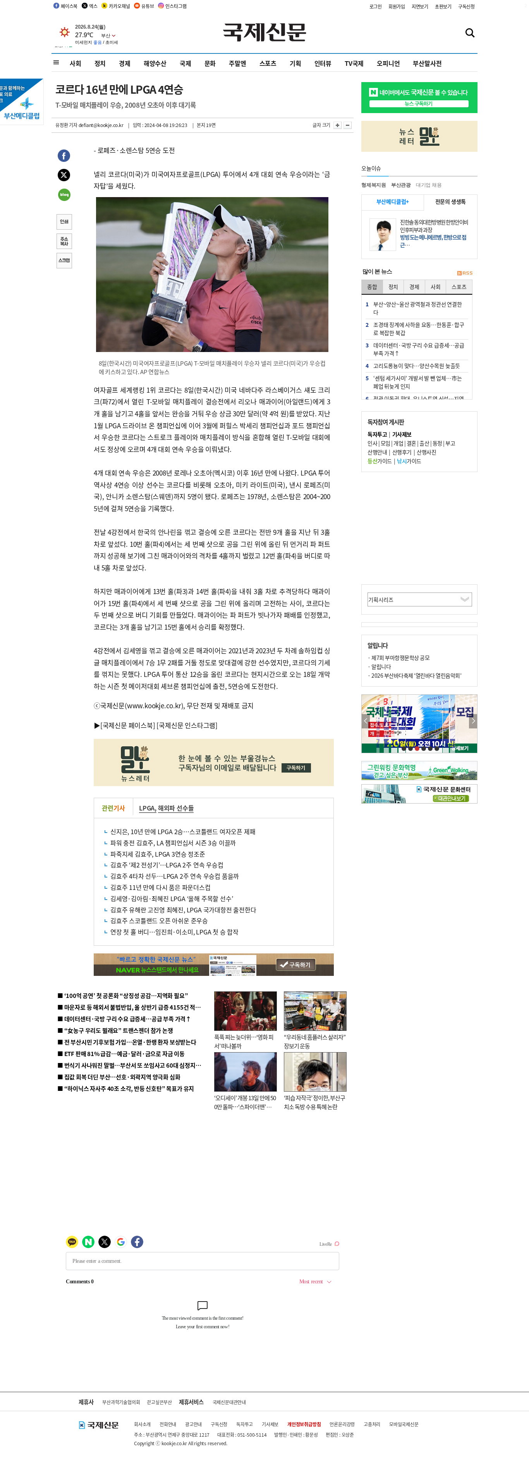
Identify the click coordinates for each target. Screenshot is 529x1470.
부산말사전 (427, 63)
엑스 (93, 6)
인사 (372, 443)
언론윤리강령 (342, 1424)
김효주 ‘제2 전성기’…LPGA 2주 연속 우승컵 (166, 864)
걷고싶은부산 (159, 1402)
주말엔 (237, 63)
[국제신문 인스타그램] (187, 725)
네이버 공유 (63, 195)
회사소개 (142, 1424)
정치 (100, 63)
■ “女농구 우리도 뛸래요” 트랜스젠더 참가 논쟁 (115, 1030)
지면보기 (420, 6)
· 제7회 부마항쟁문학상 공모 (398, 657)
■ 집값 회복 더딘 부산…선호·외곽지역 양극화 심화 (118, 1077)
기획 (295, 63)
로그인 (375, 6)
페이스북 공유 (63, 156)
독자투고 (244, 1424)
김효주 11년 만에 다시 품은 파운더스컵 (160, 887)
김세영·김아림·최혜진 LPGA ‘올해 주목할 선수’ (171, 898)
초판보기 (443, 6)
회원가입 (396, 6)
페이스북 (69, 6)
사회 (75, 63)
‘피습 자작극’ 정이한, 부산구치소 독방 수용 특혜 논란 (314, 1102)
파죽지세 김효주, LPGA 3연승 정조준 (157, 854)
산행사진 (426, 452)
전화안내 (168, 1424)
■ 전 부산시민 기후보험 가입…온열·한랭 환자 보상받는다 (126, 1042)
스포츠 (268, 63)
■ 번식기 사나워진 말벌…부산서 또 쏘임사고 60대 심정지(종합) (134, 1065)
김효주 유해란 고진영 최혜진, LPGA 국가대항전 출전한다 (183, 909)
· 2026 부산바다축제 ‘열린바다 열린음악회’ (414, 675)
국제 (185, 63)
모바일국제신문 (404, 1424)
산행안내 (377, 452)
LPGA (147, 807)
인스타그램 (175, 6)
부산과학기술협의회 (121, 1402)
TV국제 (354, 63)
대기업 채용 (429, 185)
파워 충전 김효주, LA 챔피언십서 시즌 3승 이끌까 (173, 842)
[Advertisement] (419, 528)
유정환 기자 (66, 125)
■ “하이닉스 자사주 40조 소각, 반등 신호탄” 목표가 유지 (125, 1088)
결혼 (411, 443)
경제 (125, 63)
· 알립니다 (379, 666)
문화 (210, 63)
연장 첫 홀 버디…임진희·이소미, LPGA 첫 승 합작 (174, 931)
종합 (372, 286)
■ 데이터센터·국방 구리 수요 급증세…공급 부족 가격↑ (124, 1019)
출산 (424, 443)
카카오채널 (119, 6)
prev (366, 721)
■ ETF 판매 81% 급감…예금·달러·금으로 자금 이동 (121, 1053)
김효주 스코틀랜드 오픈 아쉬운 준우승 (159, 920)
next (473, 721)
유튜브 (147, 6)
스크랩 (63, 261)
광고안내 (193, 1424)
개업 (398, 443)
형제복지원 (373, 185)
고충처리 (372, 1424)
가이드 (380, 461)
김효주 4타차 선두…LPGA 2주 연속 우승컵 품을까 (174, 876)
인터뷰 (322, 63)
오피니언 (388, 63)
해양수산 (155, 63)
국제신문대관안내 (229, 1402)
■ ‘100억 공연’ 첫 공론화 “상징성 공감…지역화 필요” (122, 995)
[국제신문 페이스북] (127, 725)
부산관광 (401, 185)
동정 (437, 443)
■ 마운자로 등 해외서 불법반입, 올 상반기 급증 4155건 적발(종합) (136, 1007)
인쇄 (63, 222)
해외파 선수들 (176, 807)
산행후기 (402, 452)
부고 (450, 443)
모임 (385, 443)
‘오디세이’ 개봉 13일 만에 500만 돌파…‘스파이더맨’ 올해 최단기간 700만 (245, 1106)
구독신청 (466, 6)
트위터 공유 (63, 176)
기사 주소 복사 (63, 242)
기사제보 (270, 1424)
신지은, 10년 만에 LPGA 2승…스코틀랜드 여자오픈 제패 (182, 831)
